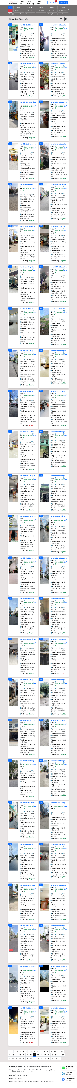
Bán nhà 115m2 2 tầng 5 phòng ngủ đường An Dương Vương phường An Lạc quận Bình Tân (28, 761)
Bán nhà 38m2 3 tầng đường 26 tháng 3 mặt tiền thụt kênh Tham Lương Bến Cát (59, 1008)
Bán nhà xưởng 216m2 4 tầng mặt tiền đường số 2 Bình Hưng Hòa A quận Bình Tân (28, 432)
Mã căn (63, 14)
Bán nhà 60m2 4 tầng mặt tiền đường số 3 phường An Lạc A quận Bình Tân (59, 351)
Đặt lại (11, 10)
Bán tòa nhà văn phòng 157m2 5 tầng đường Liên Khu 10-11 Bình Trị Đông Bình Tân (28, 267)
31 (59, 1055)
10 (40, 1052)
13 (51, 1052)
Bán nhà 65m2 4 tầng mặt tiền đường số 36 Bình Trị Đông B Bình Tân (28, 144)
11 (44, 1052)
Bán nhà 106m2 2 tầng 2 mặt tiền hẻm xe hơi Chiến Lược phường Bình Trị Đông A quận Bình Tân (59, 516)
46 (56, 1058)
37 (24, 1058)
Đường (63, 7)
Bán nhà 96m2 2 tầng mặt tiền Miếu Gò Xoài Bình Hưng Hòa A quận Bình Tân (59, 184)
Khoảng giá (18, 10)
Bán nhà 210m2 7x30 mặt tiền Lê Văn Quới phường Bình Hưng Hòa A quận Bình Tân (28, 966)
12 (48, 1052)
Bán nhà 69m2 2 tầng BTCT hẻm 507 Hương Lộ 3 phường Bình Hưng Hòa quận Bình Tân (59, 598)
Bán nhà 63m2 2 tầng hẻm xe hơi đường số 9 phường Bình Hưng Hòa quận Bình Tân (59, 720)
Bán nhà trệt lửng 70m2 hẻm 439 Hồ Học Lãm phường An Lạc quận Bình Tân (59, 63)
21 (24, 1055)
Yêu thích (53, 2)
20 (20, 1055)
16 (62, 1052)
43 (45, 1058)
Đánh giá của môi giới (52, 14)
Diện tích (29, 10)
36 (20, 1058)
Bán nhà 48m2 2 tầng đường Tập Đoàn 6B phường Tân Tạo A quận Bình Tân (28, 25)
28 (48, 1055)
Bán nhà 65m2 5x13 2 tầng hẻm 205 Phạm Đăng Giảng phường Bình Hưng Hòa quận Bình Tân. (28, 720)
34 (13, 1058)
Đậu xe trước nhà (19, 14)
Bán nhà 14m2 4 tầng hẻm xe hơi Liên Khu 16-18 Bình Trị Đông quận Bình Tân (59, 432)
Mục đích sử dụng (30, 14)
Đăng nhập (63, 3)
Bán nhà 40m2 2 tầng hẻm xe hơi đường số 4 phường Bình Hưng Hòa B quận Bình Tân (59, 476)
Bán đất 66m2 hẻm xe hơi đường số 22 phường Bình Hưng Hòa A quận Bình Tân (28, 226)
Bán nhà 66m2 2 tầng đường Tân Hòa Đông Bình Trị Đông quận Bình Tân (28, 391)
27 (45, 1055)
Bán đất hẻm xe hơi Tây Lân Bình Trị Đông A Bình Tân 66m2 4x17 (59, 966)
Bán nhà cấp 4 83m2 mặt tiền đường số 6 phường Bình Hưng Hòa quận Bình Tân (28, 598)
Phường (52, 7)
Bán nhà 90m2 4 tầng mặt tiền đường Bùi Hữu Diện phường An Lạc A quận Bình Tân (28, 63)
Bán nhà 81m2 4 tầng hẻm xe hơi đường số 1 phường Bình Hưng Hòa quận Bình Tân (28, 516)
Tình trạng (40, 7)
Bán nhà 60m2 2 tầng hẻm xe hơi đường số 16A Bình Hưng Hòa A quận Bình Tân (59, 680)
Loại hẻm (51, 10)
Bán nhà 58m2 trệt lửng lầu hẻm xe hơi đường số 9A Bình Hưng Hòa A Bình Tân (59, 226)
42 (41, 1058)
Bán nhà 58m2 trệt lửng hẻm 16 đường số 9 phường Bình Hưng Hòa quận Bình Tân (28, 639)
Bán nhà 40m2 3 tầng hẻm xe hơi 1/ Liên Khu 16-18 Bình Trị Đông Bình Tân (59, 885)
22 (27, 1055)
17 (9, 1055)
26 (41, 1055)
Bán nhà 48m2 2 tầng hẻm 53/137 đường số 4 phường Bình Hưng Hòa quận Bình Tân (28, 351)
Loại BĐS (29, 7)
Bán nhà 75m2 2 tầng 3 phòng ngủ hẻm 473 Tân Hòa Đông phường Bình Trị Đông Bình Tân (59, 267)
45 (52, 1058)
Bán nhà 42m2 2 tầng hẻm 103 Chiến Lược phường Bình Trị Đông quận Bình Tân (59, 144)
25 (38, 1055)
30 (56, 1055)
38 (27, 1058)
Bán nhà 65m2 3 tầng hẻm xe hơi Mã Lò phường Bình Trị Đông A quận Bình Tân (59, 844)
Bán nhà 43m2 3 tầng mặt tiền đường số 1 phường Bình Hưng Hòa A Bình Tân (28, 844)
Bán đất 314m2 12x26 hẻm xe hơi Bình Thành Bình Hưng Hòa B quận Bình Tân (59, 309)
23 (31, 1055)
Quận (18, 7)
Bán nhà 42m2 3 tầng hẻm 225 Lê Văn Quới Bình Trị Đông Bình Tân (59, 925)
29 (52, 1055)
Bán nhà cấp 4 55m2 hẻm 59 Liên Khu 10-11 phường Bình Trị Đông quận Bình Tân (28, 803)
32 (63, 1055)
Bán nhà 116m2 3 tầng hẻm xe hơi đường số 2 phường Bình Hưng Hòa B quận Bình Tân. (59, 803)
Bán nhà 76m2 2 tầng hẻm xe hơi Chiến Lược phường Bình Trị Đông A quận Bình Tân (28, 925)
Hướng (41, 14)
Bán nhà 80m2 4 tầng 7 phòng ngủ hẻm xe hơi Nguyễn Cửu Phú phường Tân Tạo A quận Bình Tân (59, 102)
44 (48, 1058)
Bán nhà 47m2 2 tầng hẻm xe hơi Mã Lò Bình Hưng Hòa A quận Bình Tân (28, 1008)
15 (58, 1052)
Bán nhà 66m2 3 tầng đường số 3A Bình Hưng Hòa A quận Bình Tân (28, 680)
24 (34, 1055)
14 (55, 1052)
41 (38, 1058)
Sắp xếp (11, 14)
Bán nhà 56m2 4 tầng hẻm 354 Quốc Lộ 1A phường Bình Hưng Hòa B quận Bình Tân (59, 761)
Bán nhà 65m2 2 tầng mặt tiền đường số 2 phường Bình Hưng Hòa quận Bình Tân (28, 476)
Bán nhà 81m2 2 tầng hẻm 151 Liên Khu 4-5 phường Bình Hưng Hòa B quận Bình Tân (59, 639)
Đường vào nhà (63, 10)
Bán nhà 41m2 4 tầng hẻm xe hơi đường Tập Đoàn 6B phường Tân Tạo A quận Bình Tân (59, 25)
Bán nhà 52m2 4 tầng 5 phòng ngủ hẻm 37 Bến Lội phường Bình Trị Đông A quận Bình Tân (59, 558)
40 (34, 1058)
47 (59, 1058)
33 (9, 1058)
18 (13, 1055)
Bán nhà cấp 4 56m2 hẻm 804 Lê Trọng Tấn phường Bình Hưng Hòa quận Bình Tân (28, 309)
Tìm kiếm (11, 7)
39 (31, 1058)
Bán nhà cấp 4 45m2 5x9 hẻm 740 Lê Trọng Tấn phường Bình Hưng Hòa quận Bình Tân (28, 885)
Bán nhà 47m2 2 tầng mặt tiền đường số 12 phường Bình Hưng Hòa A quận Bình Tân (28, 558)
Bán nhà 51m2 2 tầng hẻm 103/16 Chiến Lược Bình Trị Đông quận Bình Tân (59, 391)
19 (16, 1055)
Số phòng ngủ (40, 10)
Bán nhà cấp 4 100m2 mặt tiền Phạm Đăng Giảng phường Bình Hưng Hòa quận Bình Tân (28, 184)
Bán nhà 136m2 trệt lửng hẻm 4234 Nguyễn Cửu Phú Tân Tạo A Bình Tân (28, 102)
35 (16, 1058)
